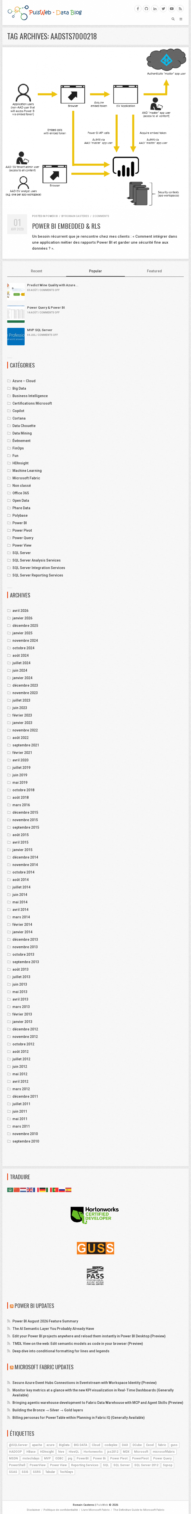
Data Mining (22, 433)
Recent (36, 271)
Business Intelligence (30, 396)
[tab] (36, 271)
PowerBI (83, 1458)
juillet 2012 (21, 1059)
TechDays (66, 1472)
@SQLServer (18, 1445)
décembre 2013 (25, 939)
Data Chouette (24, 426)
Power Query (22, 538)
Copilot (18, 411)
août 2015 (20, 835)
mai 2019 (19, 783)
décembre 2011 (25, 1096)
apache (37, 1445)
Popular (95, 271)
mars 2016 (21, 805)
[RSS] (180, 8)
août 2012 (20, 1052)
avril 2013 (20, 999)
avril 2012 (20, 1081)
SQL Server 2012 (146, 1465)
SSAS (13, 1472)
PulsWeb (102, 1505)
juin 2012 (19, 1067)
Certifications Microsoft (32, 403)
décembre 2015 (25, 812)
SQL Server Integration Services (38, 568)
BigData (64, 1445)
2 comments (101, 216)
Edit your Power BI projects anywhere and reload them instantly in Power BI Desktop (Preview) (89, 1336)
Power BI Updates (34, 1305)
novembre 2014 (25, 865)
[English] (30, 1189)
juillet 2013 (21, 977)
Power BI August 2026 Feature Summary (45, 1321)
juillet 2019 (21, 768)
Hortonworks (93, 1451)
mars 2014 (21, 917)
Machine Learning (27, 471)
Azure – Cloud (24, 381)
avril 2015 (20, 842)
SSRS (37, 1472)
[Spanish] (68, 1189)
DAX (125, 1445)
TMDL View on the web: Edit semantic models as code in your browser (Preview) (77, 1344)
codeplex (110, 1445)
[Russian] (62, 1189)
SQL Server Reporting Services (37, 575)
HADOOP (15, 1451)
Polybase (20, 515)
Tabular (50, 1472)
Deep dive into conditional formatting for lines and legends (60, 1351)
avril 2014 (20, 910)
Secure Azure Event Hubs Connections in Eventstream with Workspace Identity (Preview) (84, 1383)
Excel (150, 1445)
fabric (162, 1445)
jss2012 (112, 1451)
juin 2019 (19, 775)
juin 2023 (19, 708)
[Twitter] (163, 8)
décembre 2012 (25, 1029)
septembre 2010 (25, 1141)
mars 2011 (21, 1126)
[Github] (146, 8)
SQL (106, 1465)
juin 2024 (19, 670)
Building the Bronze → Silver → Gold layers (47, 1410)
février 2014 (22, 925)
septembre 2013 (25, 962)
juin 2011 (19, 1111)
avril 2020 (20, 760)
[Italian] (49, 1189)
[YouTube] (171, 8)
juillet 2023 (21, 700)
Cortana (19, 418)
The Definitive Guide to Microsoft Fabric (138, 1510)
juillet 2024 (21, 663)
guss (174, 1445)
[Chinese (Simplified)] (17, 1189)
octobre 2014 (23, 872)
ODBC (59, 1458)
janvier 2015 (22, 850)
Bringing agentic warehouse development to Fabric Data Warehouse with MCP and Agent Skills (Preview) (97, 1403)
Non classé (21, 486)
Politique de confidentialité (61, 1510)
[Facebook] (138, 8)
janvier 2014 (22, 932)
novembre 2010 (25, 1134)
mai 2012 (19, 1074)
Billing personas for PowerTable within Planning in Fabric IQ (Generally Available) (78, 1418)
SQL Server (21, 553)
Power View (21, 545)
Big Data (19, 388)
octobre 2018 (23, 790)
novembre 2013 (25, 947)
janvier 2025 (22, 633)
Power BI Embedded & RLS (66, 226)
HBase (31, 1451)
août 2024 (20, 655)
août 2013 (20, 969)
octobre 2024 (23, 648)
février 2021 (22, 753)
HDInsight (20, 463)
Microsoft (141, 1451)
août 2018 (20, 797)
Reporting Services (84, 1465)
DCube (137, 1445)
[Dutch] (23, 1189)
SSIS (25, 1472)
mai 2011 (19, 1119)
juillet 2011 (21, 1104)
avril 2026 (20, 611)
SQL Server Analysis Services (36, 560)
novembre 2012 (25, 1037)
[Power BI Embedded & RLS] (95, 128)
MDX (126, 1451)
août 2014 (20, 880)
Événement (21, 441)
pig (70, 1458)
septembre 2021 (25, 745)
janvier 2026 (22, 618)
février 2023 (22, 715)
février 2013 (22, 1014)
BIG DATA (80, 1445)
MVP (47, 1458)
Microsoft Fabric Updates (44, 1367)
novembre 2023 (25, 693)
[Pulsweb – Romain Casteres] (44, 12)
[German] (43, 1189)
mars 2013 (21, 1007)
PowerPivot (140, 1458)
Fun (15, 456)
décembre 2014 (25, 857)
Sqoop (167, 1465)
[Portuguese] (55, 1189)
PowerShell (17, 1465)
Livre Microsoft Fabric (95, 1510)
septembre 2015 (25, 827)
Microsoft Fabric (26, 478)
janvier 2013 (22, 1022)
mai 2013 (19, 992)
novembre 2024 (25, 641)
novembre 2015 (25, 820)
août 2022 (20, 738)
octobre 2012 (23, 1044)
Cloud (96, 1445)
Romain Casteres (77, 216)
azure (50, 1445)
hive (61, 1451)
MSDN (13, 1458)
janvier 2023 (22, 723)
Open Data (20, 501)
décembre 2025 (25, 626)
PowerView (38, 1465)
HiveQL (74, 1451)
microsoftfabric (164, 1451)
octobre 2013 (23, 954)
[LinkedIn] (154, 8)
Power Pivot (22, 530)
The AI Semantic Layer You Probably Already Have (53, 1329)
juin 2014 (19, 895)
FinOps (18, 448)
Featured (154, 271)
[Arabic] (10, 1189)
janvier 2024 (22, 678)
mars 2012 (21, 1089)
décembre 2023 (25, 685)
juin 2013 (19, 984)
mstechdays (31, 1458)
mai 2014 (19, 902)
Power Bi (99, 1458)
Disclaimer (33, 1510)
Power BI (52, 216)
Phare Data (21, 508)
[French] (36, 1189)
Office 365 (20, 493)
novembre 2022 (25, 730)
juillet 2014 (21, 887)
